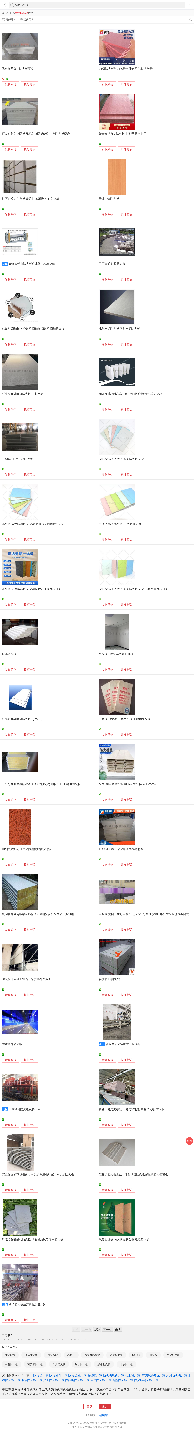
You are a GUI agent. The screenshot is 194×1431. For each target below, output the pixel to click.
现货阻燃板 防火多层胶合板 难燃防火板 (124, 1239)
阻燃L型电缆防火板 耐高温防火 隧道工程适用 (128, 784)
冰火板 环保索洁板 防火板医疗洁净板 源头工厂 (32, 589)
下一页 (107, 1329)
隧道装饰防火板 (12, 1044)
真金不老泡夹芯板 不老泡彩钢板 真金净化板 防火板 (131, 1109)
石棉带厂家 (94, 1375)
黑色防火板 (103, 1364)
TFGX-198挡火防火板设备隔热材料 (121, 849)
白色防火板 (11, 1364)
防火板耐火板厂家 (146, 1380)
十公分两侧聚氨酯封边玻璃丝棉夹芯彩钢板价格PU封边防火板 (41, 784)
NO (48, 1339)
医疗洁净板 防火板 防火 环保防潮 (120, 524)
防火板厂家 (40, 1375)
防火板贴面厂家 (113, 1375)
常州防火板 (59, 1364)
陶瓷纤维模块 (92, 1355)
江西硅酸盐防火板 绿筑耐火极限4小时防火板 (30, 199)
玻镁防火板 (9, 654)
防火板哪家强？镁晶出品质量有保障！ (26, 979)
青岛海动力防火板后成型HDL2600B (32, 264)
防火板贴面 (116, 1355)
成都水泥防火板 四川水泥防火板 (119, 329)
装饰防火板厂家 (100, 1380)
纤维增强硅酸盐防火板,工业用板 (22, 394)
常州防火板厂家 (176, 1375)
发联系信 (10, 84)
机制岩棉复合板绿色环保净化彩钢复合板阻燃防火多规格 (38, 914)
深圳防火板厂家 (53, 1380)
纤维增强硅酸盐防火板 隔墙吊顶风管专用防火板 (32, 1239)
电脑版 (103, 1415)
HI (29, 1339)
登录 (89, 1406)
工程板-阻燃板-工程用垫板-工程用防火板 (125, 719)
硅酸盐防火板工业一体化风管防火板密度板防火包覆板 (133, 1174)
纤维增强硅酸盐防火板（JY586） (23, 719)
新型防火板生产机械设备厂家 (27, 1304)
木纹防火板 (126, 1364)
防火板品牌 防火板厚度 (18, 68)
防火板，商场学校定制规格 (116, 654)
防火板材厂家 (77, 1375)
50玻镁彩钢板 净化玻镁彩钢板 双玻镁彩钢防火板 (33, 329)
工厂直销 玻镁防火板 (112, 264)
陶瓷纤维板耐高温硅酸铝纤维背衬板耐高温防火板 (130, 394)
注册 (104, 1406)
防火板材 (52, 1355)
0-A (4, 1339)
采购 (189, 1141)
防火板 (153, 1355)
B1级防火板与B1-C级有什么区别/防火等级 (126, 68)
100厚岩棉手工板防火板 (17, 459)
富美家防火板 (35, 1364)
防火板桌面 (173, 1355)
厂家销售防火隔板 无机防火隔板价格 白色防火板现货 (36, 133)
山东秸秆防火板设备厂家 (24, 1109)
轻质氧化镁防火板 (110, 979)
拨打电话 (29, 84)
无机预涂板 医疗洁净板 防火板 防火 (121, 459)
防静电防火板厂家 (77, 1380)
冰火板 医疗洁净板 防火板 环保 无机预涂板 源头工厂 (35, 524)
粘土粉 (136, 1355)
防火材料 (10, 1355)
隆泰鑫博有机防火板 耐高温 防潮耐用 (122, 133)
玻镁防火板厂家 (31, 1380)
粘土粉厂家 (132, 1375)
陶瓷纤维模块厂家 (153, 1375)
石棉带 (71, 1355)
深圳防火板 (81, 1364)
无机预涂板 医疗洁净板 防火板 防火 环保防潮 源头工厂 (134, 589)
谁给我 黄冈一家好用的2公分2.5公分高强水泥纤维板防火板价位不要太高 (145, 914)
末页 (118, 1329)
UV (70, 1339)
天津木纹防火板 (109, 199)
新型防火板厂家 (122, 1380)
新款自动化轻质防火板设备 (123, 1044)
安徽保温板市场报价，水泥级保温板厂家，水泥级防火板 (38, 1174)
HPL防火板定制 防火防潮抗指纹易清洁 (26, 849)
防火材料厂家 (58, 1375)
